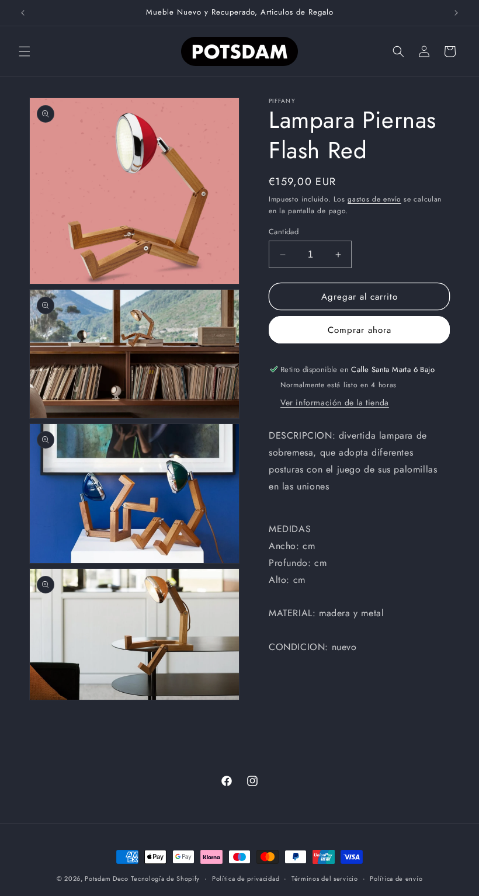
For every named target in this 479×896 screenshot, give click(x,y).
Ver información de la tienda (334, 402)
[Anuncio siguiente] (456, 13)
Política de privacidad (245, 878)
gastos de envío (374, 199)
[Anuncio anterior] (23, 13)
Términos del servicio (324, 878)
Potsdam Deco (106, 878)
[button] (24, 51)
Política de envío (396, 878)
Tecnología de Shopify (165, 878)
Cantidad (283, 231)
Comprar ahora (359, 330)
